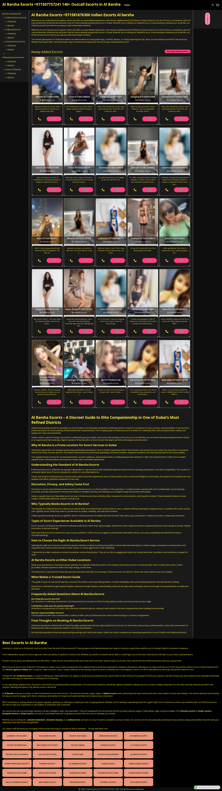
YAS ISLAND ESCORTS (47, 736)
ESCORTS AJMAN (78, 745)
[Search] (213, 5)
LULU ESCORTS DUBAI (47, 754)
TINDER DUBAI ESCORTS (138, 763)
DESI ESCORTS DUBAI (47, 773)
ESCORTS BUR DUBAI (77, 736)
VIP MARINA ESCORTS (138, 736)
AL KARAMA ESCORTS (77, 763)
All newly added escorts (177, 51)
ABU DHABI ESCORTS (47, 782)
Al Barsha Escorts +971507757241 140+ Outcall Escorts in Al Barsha (61, 4)
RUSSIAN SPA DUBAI (78, 773)
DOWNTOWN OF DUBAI (138, 773)
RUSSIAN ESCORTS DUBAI (108, 773)
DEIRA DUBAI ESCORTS (108, 736)
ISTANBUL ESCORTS (108, 782)
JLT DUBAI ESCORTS (139, 745)
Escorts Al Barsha (13, 69)
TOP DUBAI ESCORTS (138, 782)
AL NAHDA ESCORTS (138, 754)
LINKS (207, 19)
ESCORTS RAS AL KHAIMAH (17, 754)
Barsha (11, 25)
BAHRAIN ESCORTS (77, 782)
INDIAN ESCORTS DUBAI (17, 773)
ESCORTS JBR (77, 754)
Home (127, 5)
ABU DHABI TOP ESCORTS (47, 745)
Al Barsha (12, 21)
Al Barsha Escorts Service (13, 57)
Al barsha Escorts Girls (15, 41)
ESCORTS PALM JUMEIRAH (108, 754)
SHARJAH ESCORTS (108, 745)
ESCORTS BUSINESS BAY (17, 745)
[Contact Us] (218, 5)
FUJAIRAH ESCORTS (47, 763)
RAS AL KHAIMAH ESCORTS (17, 782)
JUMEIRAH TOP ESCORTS (17, 736)
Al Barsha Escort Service (16, 17)
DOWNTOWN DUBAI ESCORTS (17, 763)
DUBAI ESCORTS (108, 763)
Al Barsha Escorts (46, 417)
